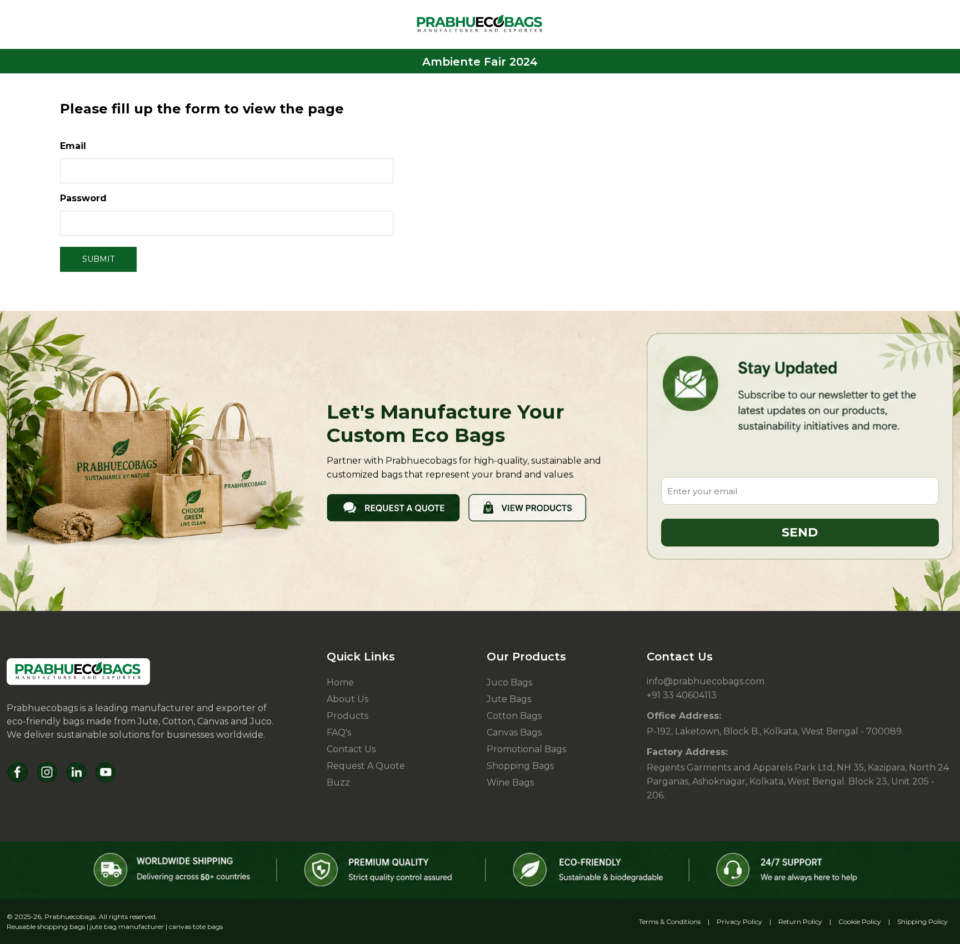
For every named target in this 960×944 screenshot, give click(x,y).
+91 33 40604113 (682, 695)
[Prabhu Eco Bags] (78, 671)
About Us (347, 699)
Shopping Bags (520, 766)
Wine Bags (510, 782)
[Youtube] (106, 772)
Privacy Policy (739, 921)
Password (83, 198)
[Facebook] (17, 772)
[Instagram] (47, 772)
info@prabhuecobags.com (705, 681)
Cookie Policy (859, 921)
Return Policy (800, 921)
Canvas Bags (514, 732)
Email (73, 146)
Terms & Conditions (670, 921)
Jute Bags (509, 699)
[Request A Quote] (393, 506)
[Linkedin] (76, 772)
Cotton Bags (514, 716)
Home (340, 682)
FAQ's (339, 732)
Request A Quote (366, 766)
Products (347, 716)
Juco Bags (509, 682)
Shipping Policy (922, 921)
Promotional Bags (526, 749)
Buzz (338, 782)
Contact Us (351, 749)
